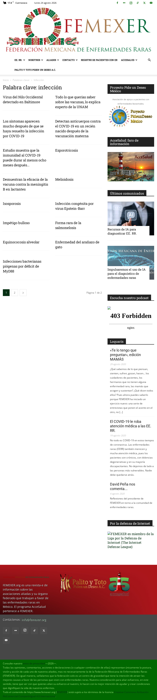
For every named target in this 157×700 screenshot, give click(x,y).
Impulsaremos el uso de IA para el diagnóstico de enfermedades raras (127, 273)
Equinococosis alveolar (21, 242)
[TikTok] (138, 3)
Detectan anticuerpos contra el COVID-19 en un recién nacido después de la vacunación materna (78, 128)
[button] (149, 60)
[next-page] (23, 292)
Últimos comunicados (127, 193)
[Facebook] (117, 3)
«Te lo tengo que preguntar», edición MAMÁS (125, 354)
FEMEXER (62, 692)
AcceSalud (127, 59)
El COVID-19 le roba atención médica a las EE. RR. (130, 426)
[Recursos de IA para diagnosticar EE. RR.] (131, 218)
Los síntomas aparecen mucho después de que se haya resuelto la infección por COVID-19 (23, 128)
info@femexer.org (33, 620)
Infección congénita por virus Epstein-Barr (74, 206)
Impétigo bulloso (16, 222)
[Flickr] (124, 3)
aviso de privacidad (34, 663)
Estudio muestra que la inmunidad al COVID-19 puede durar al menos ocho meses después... (24, 157)
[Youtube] (151, 3)
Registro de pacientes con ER (99, 59)
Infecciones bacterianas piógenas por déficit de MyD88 (22, 266)
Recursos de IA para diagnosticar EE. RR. (122, 231)
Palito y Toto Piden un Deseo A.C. (35, 69)
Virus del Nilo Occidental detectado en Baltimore (23, 99)
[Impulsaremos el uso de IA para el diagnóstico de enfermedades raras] (131, 263)
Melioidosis (64, 179)
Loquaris (116, 341)
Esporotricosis (66, 150)
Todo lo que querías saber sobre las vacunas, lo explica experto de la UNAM (77, 102)
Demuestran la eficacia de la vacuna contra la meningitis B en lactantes (25, 184)
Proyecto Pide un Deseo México (128, 89)
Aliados (51, 59)
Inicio (6, 80)
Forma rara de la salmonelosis (68, 225)
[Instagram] (131, 3)
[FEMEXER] (78, 30)
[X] (144, 3)
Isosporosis (12, 203)
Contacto (68, 59)
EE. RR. (18, 59)
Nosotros (34, 59)
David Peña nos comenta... (122, 486)
